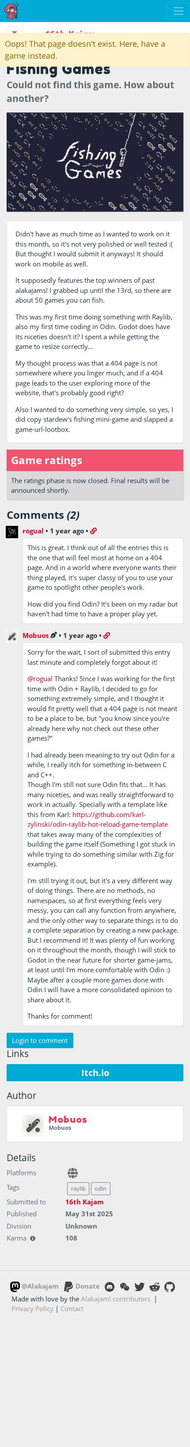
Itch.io (95, 1073)
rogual (33, 530)
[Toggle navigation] (178, 11)
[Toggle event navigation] (15, 32)
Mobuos (36, 635)
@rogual (40, 678)
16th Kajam (84, 1201)
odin (100, 1188)
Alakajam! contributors (115, 1298)
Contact (72, 1308)
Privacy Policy (32, 1308)
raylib (78, 1188)
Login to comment (40, 1040)
